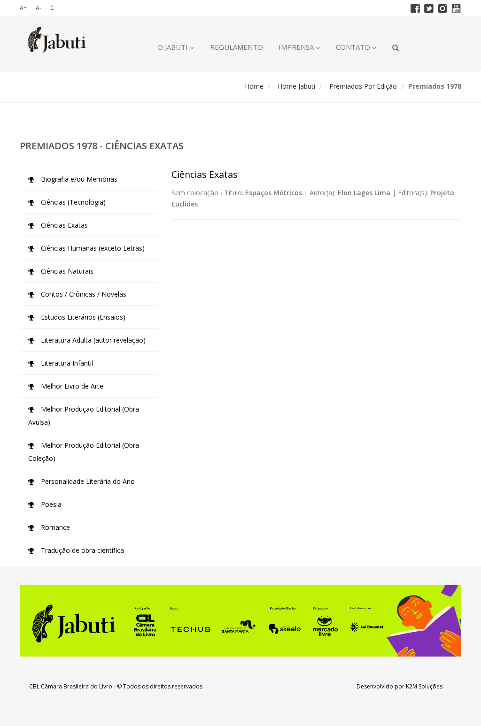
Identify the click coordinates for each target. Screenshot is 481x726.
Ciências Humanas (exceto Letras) (92, 248)
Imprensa (297, 47)
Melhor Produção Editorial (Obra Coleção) (83, 452)
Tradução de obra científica (81, 550)
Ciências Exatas (63, 225)
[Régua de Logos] (240, 621)
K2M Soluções (424, 686)
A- (38, 8)
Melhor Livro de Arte (71, 386)
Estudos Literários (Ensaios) (82, 317)
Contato (354, 47)
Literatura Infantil (66, 363)
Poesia (50, 504)
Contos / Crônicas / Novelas (82, 294)
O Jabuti (173, 47)
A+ (23, 8)
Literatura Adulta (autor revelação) (92, 340)
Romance (54, 527)
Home (254, 86)
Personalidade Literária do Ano (87, 481)
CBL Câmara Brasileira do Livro (70, 686)
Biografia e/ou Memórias (78, 179)
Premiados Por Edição (363, 86)
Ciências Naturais (66, 271)
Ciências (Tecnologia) (72, 202)
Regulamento (236, 47)
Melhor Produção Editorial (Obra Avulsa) (83, 416)
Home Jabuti (296, 86)
